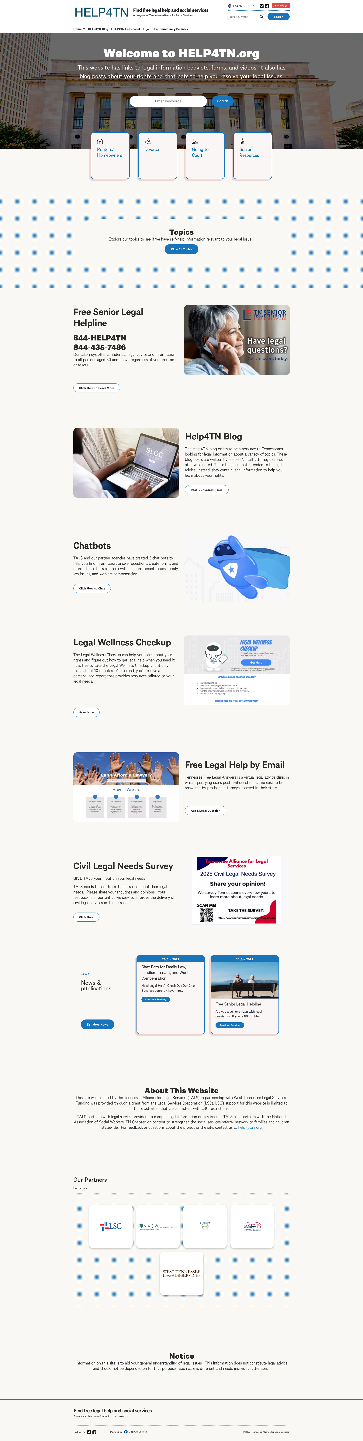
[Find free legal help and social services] (101, 12)
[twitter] (262, 5)
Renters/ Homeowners (109, 151)
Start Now (86, 712)
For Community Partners (171, 28)
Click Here (86, 917)
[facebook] (267, 5)
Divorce (151, 148)
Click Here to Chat (92, 588)
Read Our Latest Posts (207, 489)
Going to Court (200, 151)
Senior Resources (249, 151)
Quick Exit (278, 5)
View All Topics (181, 249)
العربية (147, 28)
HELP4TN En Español (125, 28)
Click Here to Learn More (96, 387)
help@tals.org (250, 1126)
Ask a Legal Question (205, 810)
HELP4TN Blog (98, 28)
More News (100, 1024)
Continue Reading (157, 999)
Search (278, 16)
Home (77, 28)
